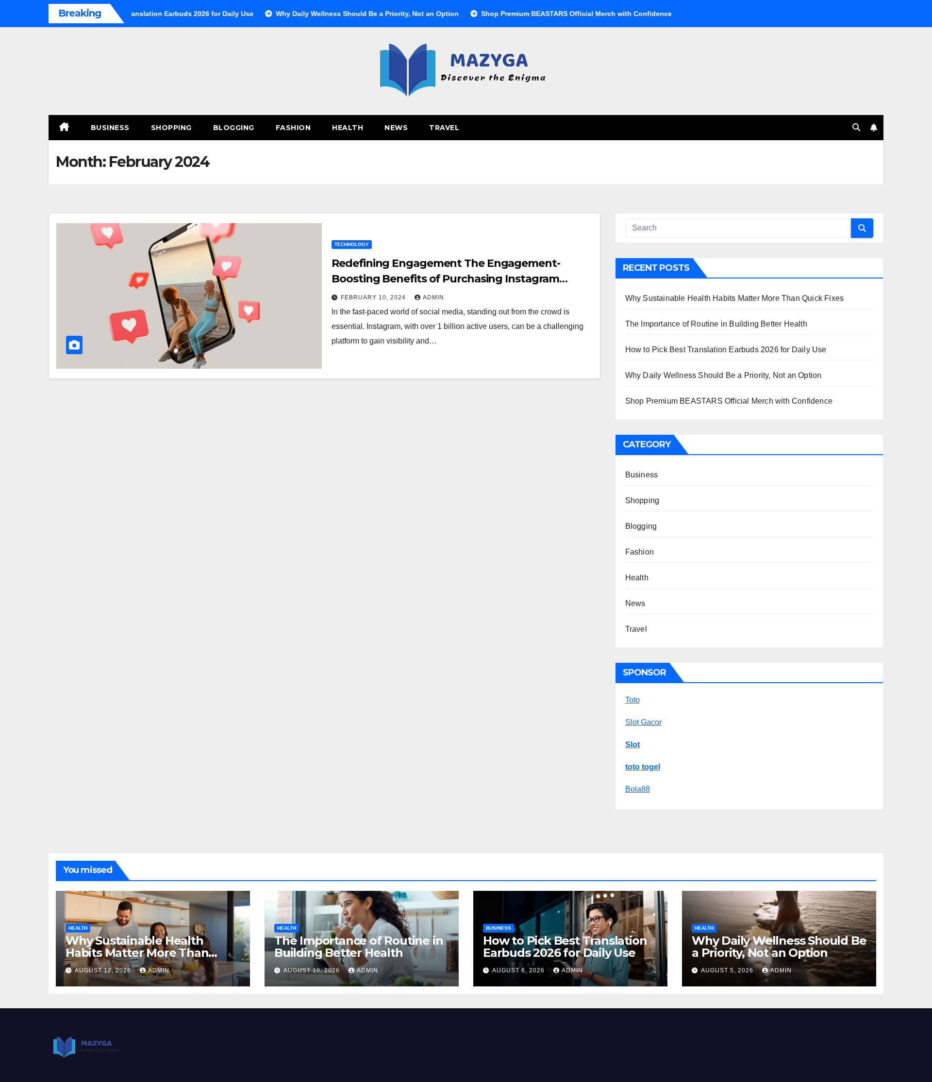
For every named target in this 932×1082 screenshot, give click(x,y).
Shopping (171, 127)
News (396, 127)
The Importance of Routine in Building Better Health (716, 324)
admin (433, 297)
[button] (856, 127)
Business (110, 127)
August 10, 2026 (312, 970)
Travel (444, 127)
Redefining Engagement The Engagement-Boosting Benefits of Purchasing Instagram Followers (446, 279)
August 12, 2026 (104, 970)
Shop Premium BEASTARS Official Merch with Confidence (728, 401)
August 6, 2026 (519, 970)
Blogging (233, 127)
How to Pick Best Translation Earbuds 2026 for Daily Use (726, 349)
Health (347, 127)
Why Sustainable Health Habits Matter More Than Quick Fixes (734, 298)
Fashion (293, 127)
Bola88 (637, 789)
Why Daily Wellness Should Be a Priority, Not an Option (723, 375)
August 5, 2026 (728, 970)
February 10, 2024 (374, 297)
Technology (351, 244)
